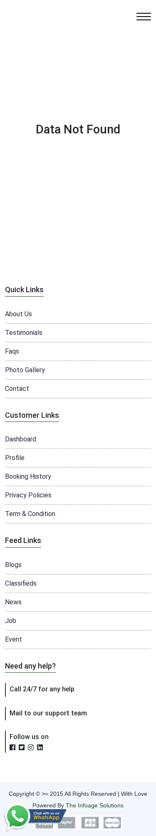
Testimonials (23, 333)
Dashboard (20, 439)
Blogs (13, 565)
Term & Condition (30, 514)
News (13, 602)
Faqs (12, 351)
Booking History (28, 476)
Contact (17, 389)
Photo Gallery (25, 370)
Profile (15, 458)
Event (13, 639)
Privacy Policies (28, 495)
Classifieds (21, 583)
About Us (18, 314)
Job (10, 621)
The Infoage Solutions (95, 805)
